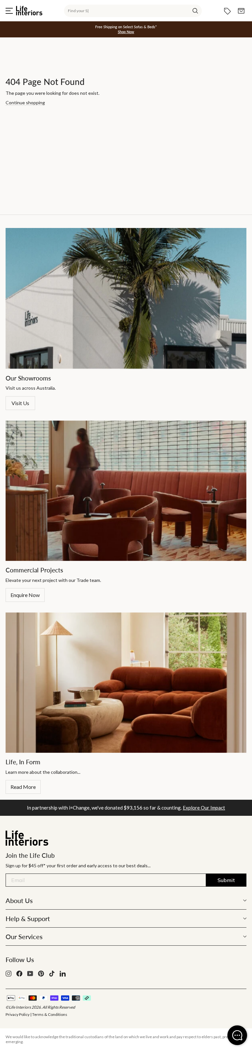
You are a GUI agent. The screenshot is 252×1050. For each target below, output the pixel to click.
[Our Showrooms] (126, 298)
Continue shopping (25, 102)
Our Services (24, 936)
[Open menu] (9, 11)
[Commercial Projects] (126, 491)
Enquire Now (25, 595)
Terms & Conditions (49, 1014)
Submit (226, 880)
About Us (19, 900)
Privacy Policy (18, 1014)
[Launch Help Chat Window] (237, 1035)
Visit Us (20, 403)
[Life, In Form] (126, 682)
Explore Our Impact (204, 808)
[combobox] (133, 11)
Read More (23, 787)
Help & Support (28, 918)
